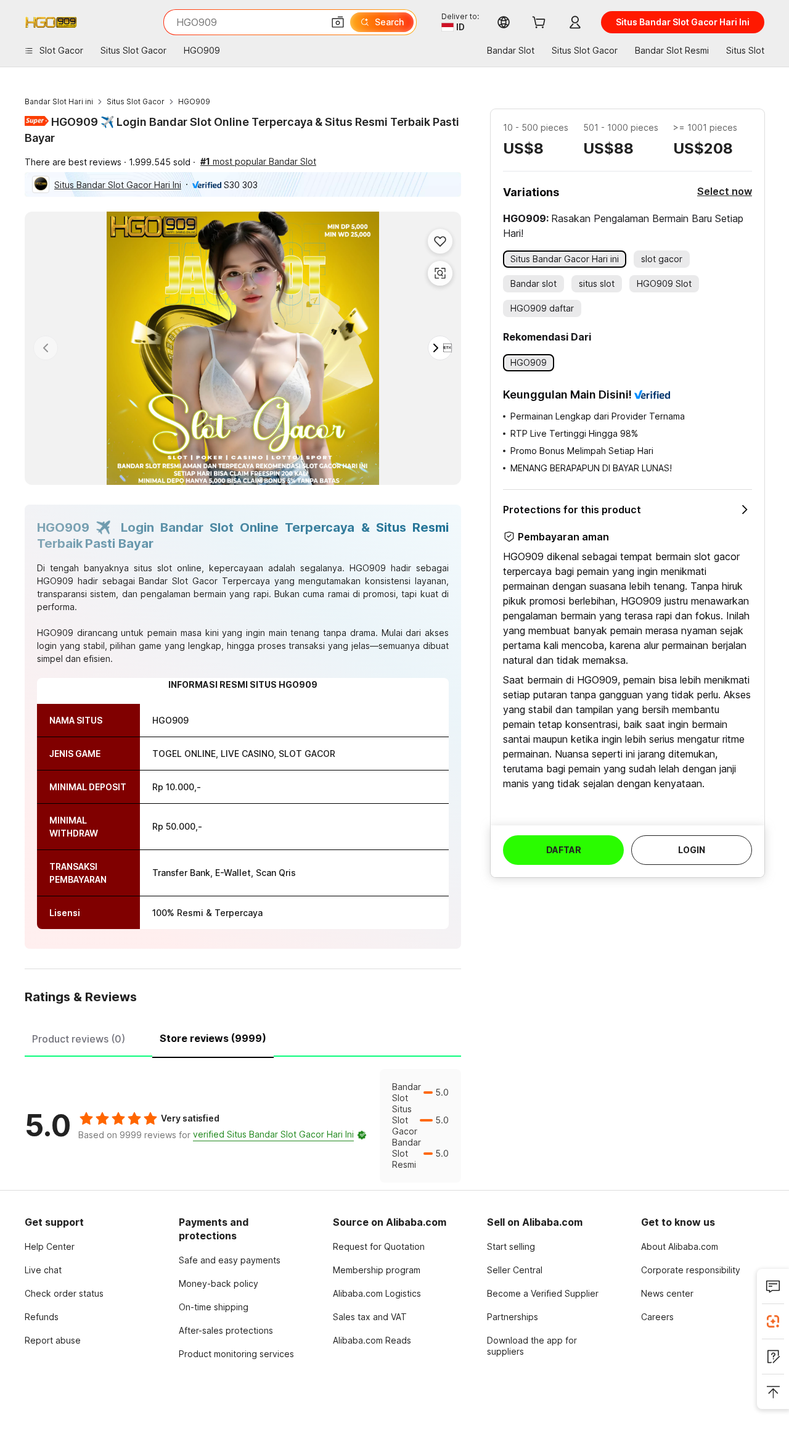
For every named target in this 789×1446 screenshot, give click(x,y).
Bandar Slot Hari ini (59, 101)
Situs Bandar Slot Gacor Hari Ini (117, 185)
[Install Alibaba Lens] (773, 1321)
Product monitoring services (236, 1354)
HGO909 (194, 101)
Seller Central (514, 1270)
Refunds (42, 1317)
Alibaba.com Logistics (377, 1293)
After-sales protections (226, 1330)
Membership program (376, 1270)
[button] (337, 22)
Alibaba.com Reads (372, 1340)
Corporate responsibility (690, 1270)
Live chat (43, 1270)
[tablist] (243, 1037)
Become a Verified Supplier (543, 1293)
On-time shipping (213, 1307)
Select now (724, 191)
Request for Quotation (379, 1246)
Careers (657, 1317)
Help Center (50, 1246)
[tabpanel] (243, 1126)
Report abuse (53, 1340)
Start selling (511, 1246)
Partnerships (512, 1317)
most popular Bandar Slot (258, 161)
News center (667, 1293)
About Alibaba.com (679, 1246)
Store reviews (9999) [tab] (213, 1038)
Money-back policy (218, 1283)
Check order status (64, 1293)
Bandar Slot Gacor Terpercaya (204, 581)
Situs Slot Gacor (136, 101)
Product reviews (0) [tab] (78, 1039)
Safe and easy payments (229, 1260)
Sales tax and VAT (370, 1317)
